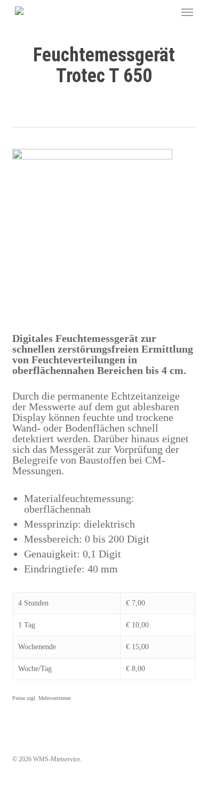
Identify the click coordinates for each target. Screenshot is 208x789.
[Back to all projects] (104, 108)
